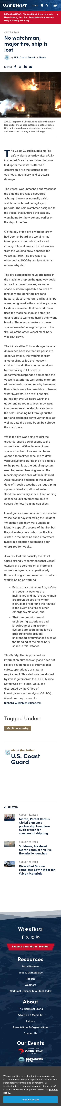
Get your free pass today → (18, 20)
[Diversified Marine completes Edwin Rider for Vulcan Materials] (9, 864)
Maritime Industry (18, 728)
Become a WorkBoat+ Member (30, 946)
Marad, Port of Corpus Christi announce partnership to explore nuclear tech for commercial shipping (34, 826)
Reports (30, 978)
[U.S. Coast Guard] (7, 57)
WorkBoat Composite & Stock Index (30, 991)
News (42, 57)
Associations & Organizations (30, 1027)
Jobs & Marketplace (30, 972)
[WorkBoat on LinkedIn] (37, 937)
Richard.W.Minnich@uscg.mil (22, 703)
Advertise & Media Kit (30, 1015)
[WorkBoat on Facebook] (23, 937)
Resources (30, 959)
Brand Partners (31, 966)
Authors (30, 1021)
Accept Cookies (30, 1099)
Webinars (30, 984)
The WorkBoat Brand (30, 1008)
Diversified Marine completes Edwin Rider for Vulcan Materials (37, 869)
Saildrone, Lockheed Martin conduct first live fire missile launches (35, 849)
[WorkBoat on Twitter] (27, 937)
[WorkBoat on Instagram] (32, 937)
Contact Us (30, 1033)
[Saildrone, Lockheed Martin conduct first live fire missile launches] (9, 844)
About (30, 1001)
